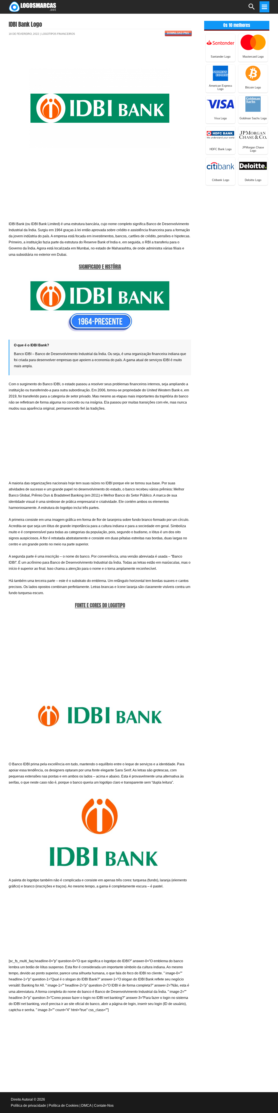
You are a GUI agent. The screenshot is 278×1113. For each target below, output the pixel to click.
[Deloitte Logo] (253, 165)
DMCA (86, 1105)
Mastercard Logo (253, 56)
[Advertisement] (100, 55)
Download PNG (178, 33)
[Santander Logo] (220, 42)
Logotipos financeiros (58, 33)
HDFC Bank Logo (221, 149)
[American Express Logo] (220, 73)
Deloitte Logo (253, 180)
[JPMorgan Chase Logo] (253, 134)
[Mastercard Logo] (253, 42)
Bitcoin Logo (253, 87)
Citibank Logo (220, 180)
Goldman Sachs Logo (253, 118)
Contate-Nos (104, 1105)
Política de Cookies (64, 1105)
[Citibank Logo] (220, 165)
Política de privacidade (28, 1105)
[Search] (251, 8)
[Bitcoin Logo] (253, 73)
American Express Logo (220, 87)
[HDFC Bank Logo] (220, 134)
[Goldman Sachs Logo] (253, 104)
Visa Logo (220, 118)
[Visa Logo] (220, 104)
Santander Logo (220, 56)
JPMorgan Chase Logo (253, 149)
